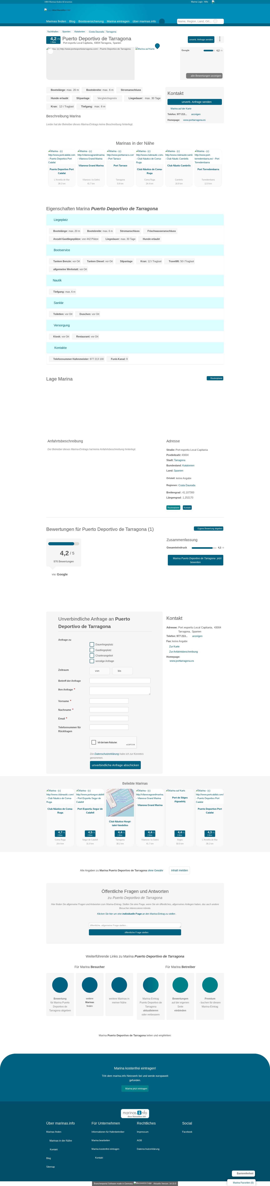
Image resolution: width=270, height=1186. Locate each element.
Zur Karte (174, 646)
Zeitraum (63, 670)
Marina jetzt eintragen (136, 1088)
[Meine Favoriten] (162, 21)
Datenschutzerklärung (107, 754)
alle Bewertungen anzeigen (205, 75)
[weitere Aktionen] (220, 39)
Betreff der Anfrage (69, 681)
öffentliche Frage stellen (136, 932)
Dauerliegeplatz (104, 644)
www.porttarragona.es (194, 120)
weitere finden (89, 1002)
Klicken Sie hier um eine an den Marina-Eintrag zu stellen (136, 913)
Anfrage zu (64, 639)
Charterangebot (104, 655)
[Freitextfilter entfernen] (215, 21)
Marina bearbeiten (101, 1140)
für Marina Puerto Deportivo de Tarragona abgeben (60, 1004)
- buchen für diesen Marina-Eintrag (210, 1002)
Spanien (178, 470)
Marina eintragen (118, 21)
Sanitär (58, 302)
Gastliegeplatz (103, 650)
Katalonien (188, 465)
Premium (217, 146)
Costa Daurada (186, 485)
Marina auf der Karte (180, 108)
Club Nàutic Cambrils (179, 165)
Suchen (221, 21)
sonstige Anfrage (104, 661)
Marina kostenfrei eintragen (105, 1149)
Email (61, 718)
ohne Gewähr (155, 870)
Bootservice (61, 250)
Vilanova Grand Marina (91, 165)
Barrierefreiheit (244, 1173)
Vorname (64, 701)
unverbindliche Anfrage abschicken (115, 765)
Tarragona (179, 460)
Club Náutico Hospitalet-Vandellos (120, 823)
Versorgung (61, 325)
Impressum (143, 1131)
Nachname (65, 710)
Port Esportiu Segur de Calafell (90, 811)
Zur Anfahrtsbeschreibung (183, 651)
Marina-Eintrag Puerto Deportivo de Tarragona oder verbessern (151, 1006)
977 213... (182, 114)
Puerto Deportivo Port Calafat (62, 171)
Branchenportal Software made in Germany (112, 1183)
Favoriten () (243, 1182)
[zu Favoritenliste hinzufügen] (50, 51)
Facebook (187, 1131)
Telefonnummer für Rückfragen (69, 729)
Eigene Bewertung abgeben (209, 528)
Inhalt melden (179, 870)
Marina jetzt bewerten (196, 560)
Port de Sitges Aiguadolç (180, 799)
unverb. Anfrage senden (201, 39)
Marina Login (196, 2)
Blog (72, 21)
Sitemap (50, 1166)
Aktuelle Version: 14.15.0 (164, 1183)
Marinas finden (56, 21)
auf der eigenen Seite (180, 1004)
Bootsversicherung (91, 21)
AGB (139, 1140)
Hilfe (206, 2)
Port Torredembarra (208, 169)
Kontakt (187, 507)
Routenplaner (216, 378)
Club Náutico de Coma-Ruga (149, 171)
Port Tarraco (120, 165)
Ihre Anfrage (65, 689)
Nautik (57, 280)
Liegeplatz (60, 219)
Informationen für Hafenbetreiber (108, 1131)
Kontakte (60, 347)
